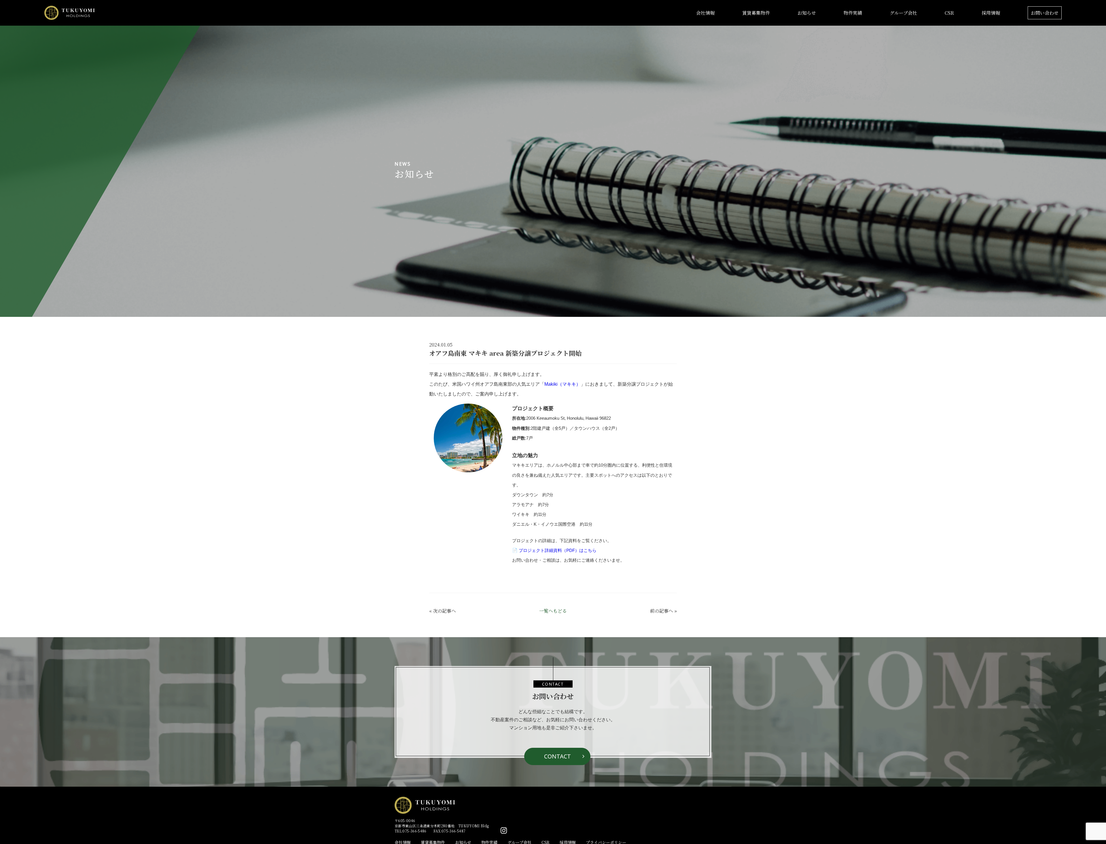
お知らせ (807, 13)
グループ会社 (903, 13)
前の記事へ (661, 611)
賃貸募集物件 (756, 13)
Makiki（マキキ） (562, 384)
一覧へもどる (553, 611)
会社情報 (705, 13)
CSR (949, 13)
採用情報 (991, 13)
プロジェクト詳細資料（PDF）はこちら (557, 550)
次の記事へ (444, 611)
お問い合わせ (1044, 13)
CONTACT (557, 756)
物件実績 (853, 13)
